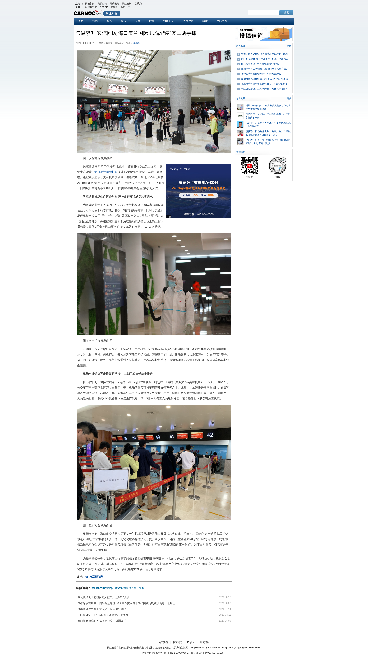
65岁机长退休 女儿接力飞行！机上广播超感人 (264, 58)
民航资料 (126, 3)
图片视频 (188, 21)
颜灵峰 (136, 43)
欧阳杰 (249, 140)
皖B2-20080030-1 (179, 652)
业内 (77, 3)
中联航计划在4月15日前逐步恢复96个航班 (103, 614)
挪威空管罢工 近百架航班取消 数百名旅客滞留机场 (266, 68)
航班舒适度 (91, 7)
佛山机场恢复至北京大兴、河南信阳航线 (102, 609)
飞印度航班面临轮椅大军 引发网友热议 (261, 73)
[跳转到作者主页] (240, 105)
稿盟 (205, 21)
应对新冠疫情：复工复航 (130, 588)
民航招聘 (102, 3)
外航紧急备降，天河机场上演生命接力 (260, 63)
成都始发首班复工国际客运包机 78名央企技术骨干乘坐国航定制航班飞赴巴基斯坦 (126, 603)
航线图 (114, 7)
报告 (123, 21)
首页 (81, 21)
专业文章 (240, 98)
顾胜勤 (249, 131)
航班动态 (125, 7)
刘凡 (248, 105)
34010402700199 (214, 652)
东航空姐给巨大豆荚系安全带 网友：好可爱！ (264, 88)
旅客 (77, 7)
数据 (151, 21)
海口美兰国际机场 (105, 171)
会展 (109, 21)
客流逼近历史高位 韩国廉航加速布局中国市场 (264, 53)
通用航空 (168, 21)
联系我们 (139, 3)
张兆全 (249, 122)
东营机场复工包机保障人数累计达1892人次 (103, 597)
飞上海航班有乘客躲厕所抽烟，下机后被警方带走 (266, 83)
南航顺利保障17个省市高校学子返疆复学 (102, 620)
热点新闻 (240, 46)
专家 (137, 21)
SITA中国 (250, 114)
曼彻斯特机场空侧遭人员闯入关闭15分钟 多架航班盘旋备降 (266, 78)
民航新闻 (89, 3)
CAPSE (104, 7)
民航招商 (114, 3)
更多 (289, 46)
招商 (95, 21)
